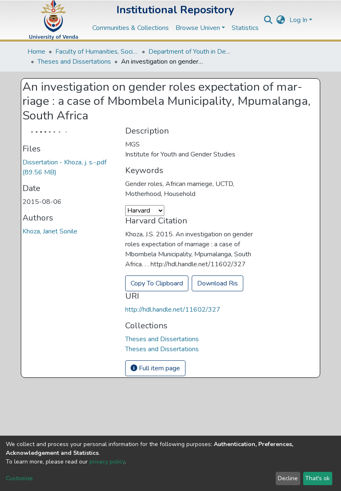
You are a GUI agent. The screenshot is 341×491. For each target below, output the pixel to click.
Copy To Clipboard (157, 283)
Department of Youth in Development (190, 51)
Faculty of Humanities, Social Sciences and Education (96, 51)
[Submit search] (268, 20)
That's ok (317, 478)
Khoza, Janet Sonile (49, 231)
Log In (298, 20)
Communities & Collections (130, 27)
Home (36, 51)
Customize (19, 478)
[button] (281, 20)
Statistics (245, 27)
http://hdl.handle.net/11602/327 (172, 309)
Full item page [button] (158, 368)
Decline (288, 478)
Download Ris (217, 283)
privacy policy (107, 462)
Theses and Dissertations (74, 61)
